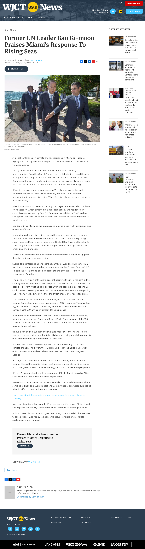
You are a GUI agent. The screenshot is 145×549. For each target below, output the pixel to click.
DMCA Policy (86, 522)
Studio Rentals (56, 522)
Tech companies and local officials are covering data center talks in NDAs (131, 184)
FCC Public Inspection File (61, 517)
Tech (127, 146)
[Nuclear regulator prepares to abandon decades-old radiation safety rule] (116, 150)
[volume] (120, 11)
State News (10, 30)
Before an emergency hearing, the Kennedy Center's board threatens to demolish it (131, 72)
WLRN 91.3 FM (35, 462)
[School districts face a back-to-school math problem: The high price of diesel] (116, 41)
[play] (113, 11)
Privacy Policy (86, 517)
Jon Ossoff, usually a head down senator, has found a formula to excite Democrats (131, 105)
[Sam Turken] (10, 492)
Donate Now (134, 3)
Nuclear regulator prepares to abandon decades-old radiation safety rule (131, 157)
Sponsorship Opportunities (120, 517)
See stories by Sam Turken (30, 497)
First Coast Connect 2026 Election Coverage (130, 91)
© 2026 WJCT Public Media (16, 534)
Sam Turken (35, 60)
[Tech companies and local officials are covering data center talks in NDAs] (116, 178)
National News (131, 37)
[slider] (117, 11)
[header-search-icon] (121, 3)
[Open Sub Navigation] (25, 17)
